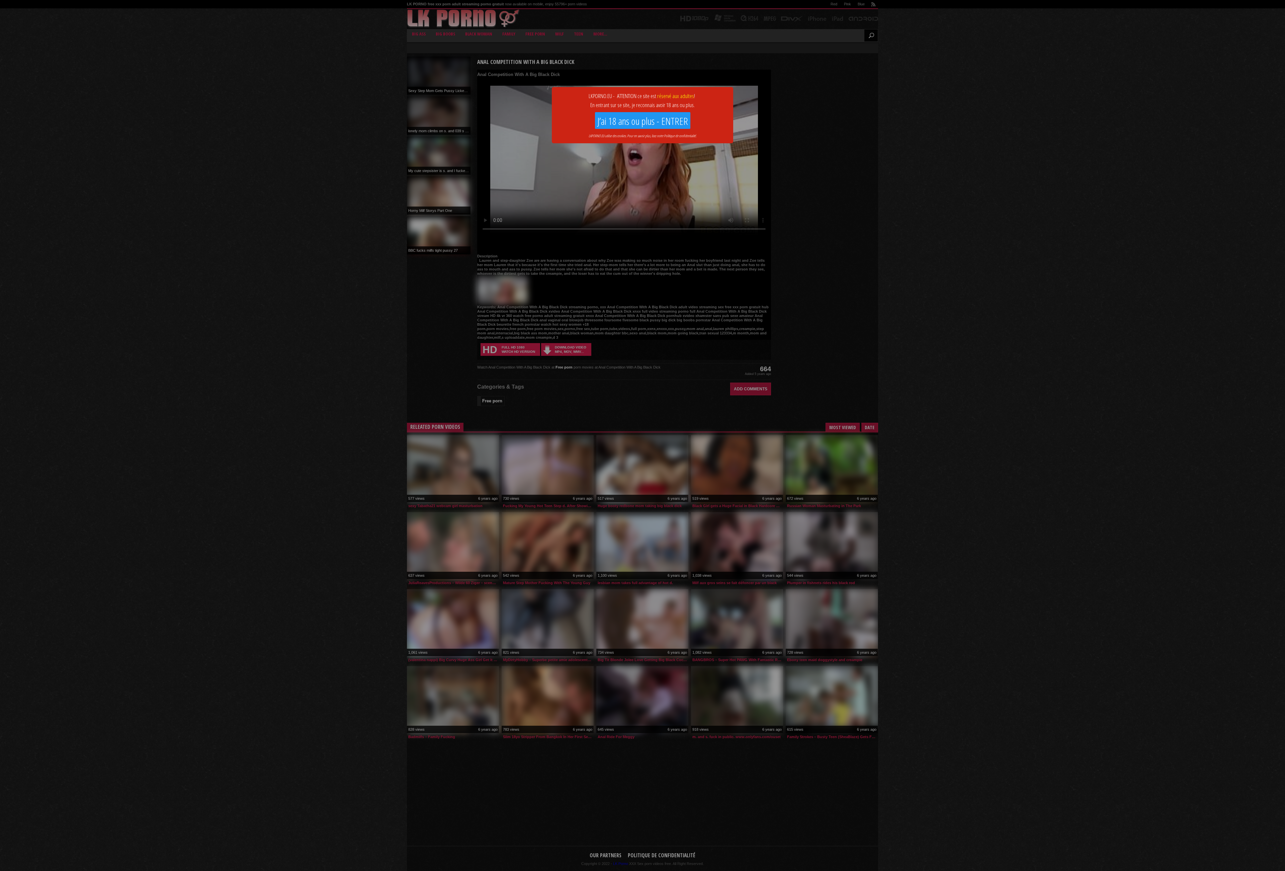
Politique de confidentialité (680, 135)
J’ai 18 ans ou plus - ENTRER (642, 121)
